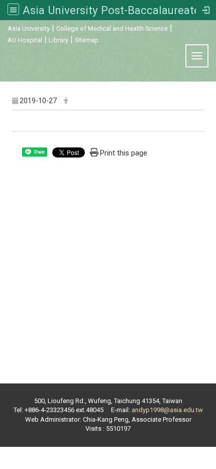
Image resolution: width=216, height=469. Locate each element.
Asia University (29, 28)
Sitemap (86, 40)
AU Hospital (25, 40)
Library (58, 40)
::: (2, 27)
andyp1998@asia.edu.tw (167, 410)
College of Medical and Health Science (112, 28)
